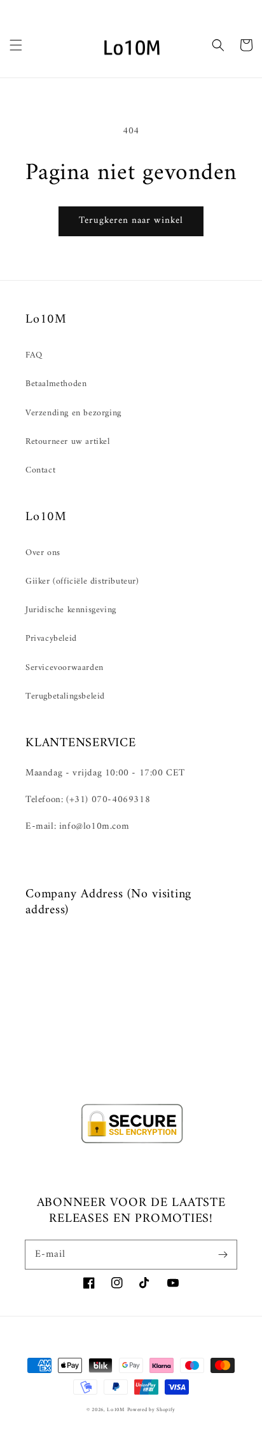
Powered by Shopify (151, 1409)
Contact (40, 470)
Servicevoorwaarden (64, 668)
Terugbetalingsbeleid (65, 696)
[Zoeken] (218, 45)
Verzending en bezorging (73, 413)
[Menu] (16, 45)
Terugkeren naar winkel (131, 220)
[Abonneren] (223, 1254)
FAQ (34, 355)
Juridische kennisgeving (70, 610)
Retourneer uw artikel (67, 442)
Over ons (42, 553)
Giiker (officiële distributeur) (82, 581)
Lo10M (116, 1409)
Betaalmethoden (55, 384)
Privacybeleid (51, 639)
